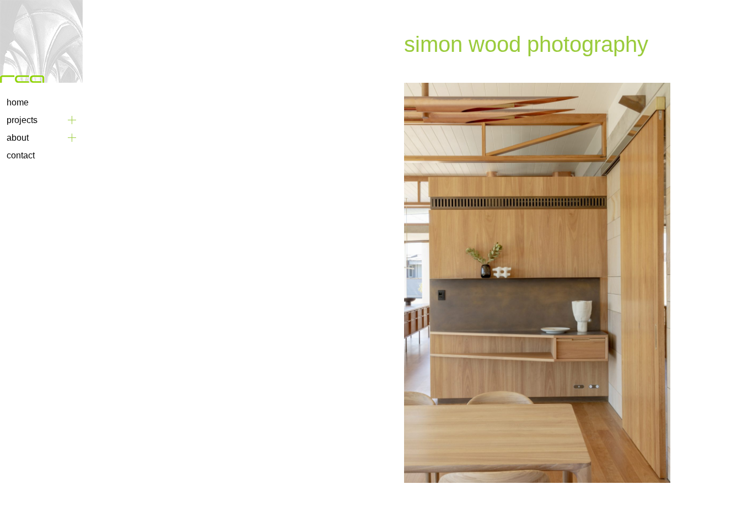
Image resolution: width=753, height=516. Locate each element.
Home (18, 102)
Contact (21, 155)
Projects (22, 120)
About (18, 137)
